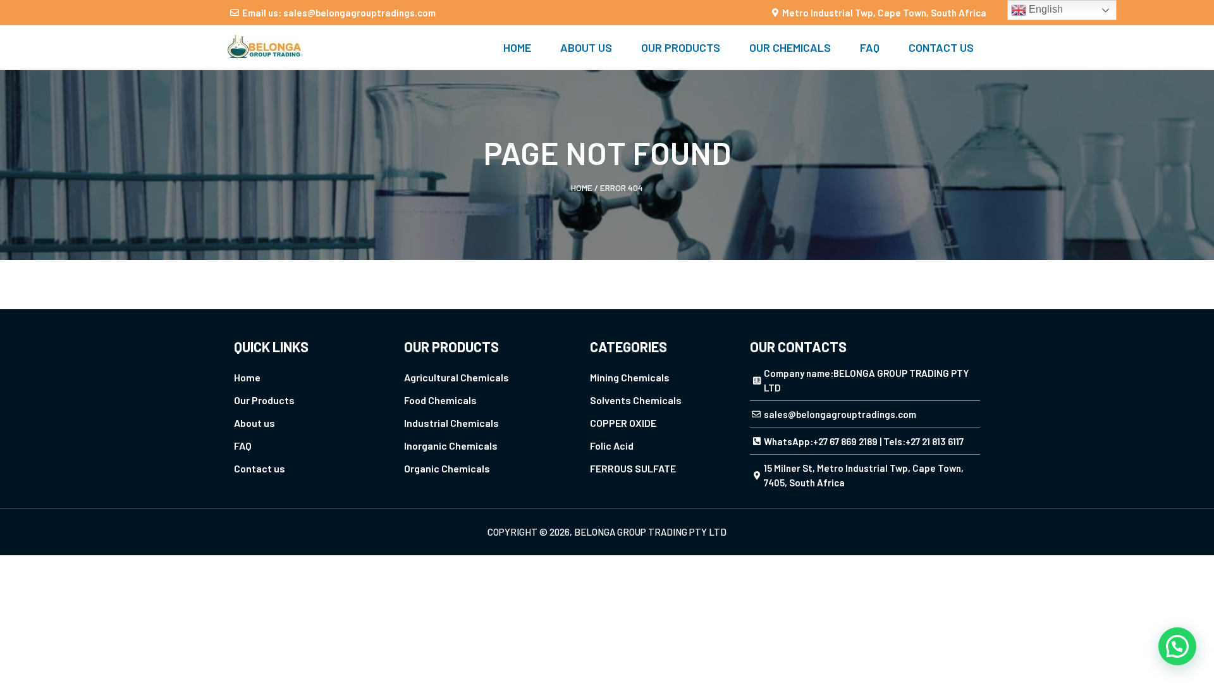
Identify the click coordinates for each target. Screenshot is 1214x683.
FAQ (870, 47)
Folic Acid (612, 446)
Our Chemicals (790, 47)
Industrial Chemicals (451, 423)
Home (517, 47)
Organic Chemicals (447, 468)
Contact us (941, 47)
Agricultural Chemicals (456, 377)
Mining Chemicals (630, 377)
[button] (1177, 646)
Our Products (680, 47)
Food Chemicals (440, 400)
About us (586, 47)
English (1044, 9)
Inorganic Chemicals (451, 446)
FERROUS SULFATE (633, 468)
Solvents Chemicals (636, 400)
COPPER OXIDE (623, 423)
